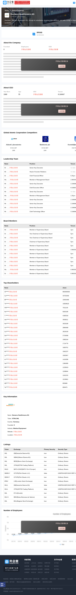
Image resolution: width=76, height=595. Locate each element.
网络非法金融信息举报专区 (24, 582)
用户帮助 (56, 569)
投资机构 (47, 569)
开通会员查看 (26, 49)
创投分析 (47, 572)
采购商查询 (27, 569)
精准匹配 (26, 566)
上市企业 (33, 563)
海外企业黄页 (36, 582)
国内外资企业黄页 (47, 582)
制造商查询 (34, 569)
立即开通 (61, 66)
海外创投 (40, 569)
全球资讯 (26, 572)
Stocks (7, 10)
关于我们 (56, 563)
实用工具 (40, 572)
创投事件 (40, 566)
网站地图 (47, 566)
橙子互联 (12, 582)
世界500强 (47, 563)
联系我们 (56, 566)
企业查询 (33, 566)
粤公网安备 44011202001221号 (12, 588)
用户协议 (56, 572)
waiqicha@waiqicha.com (16, 591)
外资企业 (33, 572)
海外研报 (26, 563)
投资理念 (40, 563)
